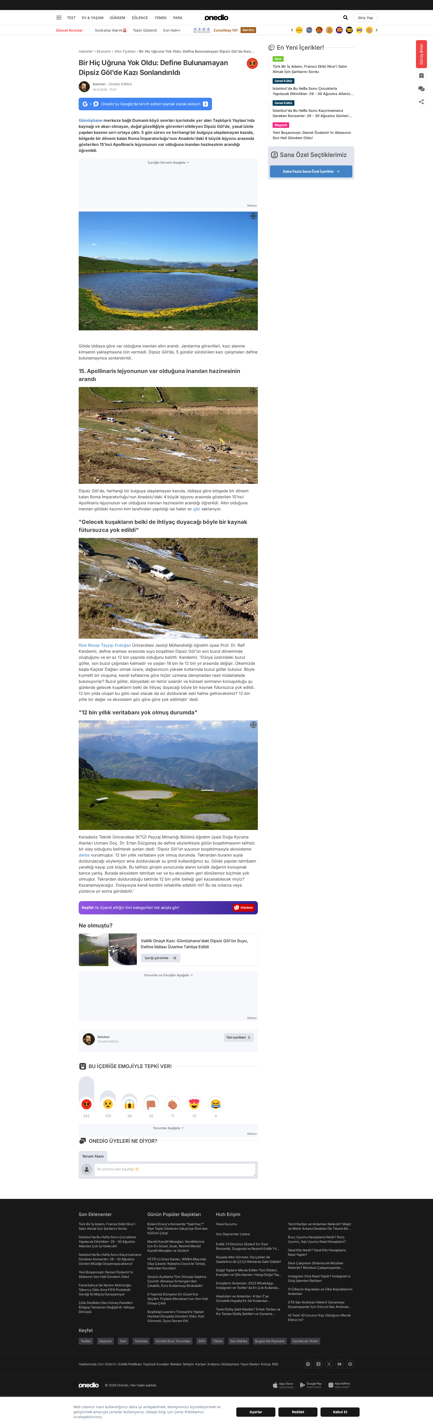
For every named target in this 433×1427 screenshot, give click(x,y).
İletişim (188, 1364)
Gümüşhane (90, 120)
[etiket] (252, 63)
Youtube (141, 1341)
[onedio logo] (216, 17)
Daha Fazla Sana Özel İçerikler (308, 171)
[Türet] (309, 30)
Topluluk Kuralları (156, 1364)
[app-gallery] (340, 1385)
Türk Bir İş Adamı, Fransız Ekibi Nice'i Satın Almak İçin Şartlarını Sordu (310, 69)
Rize (83, 645)
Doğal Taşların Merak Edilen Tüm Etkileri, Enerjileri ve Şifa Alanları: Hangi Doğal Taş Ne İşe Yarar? (247, 1274)
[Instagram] (308, 1364)
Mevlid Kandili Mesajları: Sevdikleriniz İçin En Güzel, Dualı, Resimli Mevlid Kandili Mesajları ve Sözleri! (175, 1246)
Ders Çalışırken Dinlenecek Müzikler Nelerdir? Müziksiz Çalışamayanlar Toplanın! (316, 1267)
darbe (84, 855)
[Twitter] (329, 1364)
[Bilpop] (329, 30)
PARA (177, 18)
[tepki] (86, 1104)
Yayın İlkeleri (250, 1364)
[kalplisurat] (369, 30)
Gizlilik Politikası (130, 1364)
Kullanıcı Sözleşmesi (223, 1364)
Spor (278, 59)
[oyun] (349, 30)
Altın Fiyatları (125, 51)
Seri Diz (248, 30)
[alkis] (359, 30)
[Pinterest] (350, 1364)
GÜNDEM (117, 18)
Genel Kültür (283, 81)
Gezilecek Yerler (305, 1341)
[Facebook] (318, 1364)
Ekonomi (104, 51)
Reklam (176, 1364)
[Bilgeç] (319, 30)
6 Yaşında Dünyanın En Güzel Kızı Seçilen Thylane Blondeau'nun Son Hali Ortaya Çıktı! (177, 1298)
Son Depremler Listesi (233, 1234)
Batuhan (112, 84)
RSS (275, 1364)
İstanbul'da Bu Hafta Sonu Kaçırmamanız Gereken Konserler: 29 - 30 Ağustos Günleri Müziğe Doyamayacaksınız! (311, 113)
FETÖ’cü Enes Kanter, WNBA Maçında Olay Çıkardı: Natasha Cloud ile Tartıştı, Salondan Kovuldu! (176, 1263)
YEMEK (161, 18)
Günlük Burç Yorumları (173, 1341)
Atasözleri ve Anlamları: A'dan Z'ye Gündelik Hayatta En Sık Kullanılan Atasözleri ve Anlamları (242, 1300)
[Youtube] (339, 1364)
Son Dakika (238, 1341)
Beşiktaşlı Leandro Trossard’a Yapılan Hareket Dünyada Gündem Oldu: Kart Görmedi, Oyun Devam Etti (175, 1316)
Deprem (105, 1341)
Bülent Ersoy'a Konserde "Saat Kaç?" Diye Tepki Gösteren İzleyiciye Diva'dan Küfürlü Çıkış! (177, 1228)
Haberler (86, 51)
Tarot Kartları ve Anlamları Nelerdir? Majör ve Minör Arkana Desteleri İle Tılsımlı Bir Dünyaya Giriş (319, 1228)
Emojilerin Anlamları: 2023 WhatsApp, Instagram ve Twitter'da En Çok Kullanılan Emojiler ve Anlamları (247, 1287)
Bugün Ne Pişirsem (270, 1341)
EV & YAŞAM (92, 18)
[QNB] (299, 30)
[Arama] (346, 17)
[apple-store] (284, 1385)
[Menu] (59, 18)
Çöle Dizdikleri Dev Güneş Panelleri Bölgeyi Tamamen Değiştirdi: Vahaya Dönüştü (106, 1307)
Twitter (86, 1341)
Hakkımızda (87, 1364)
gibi (196, 508)
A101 (201, 1341)
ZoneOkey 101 (225, 30)
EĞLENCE (140, 18)
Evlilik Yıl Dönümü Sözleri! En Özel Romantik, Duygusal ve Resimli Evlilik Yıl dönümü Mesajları (246, 1248)
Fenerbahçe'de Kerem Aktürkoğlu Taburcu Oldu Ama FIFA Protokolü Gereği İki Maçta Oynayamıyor (105, 1289)
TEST (71, 18)
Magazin (281, 125)
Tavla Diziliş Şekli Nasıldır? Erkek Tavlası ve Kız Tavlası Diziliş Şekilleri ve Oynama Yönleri (248, 1313)
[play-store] (312, 1385)
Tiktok (217, 1341)
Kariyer (200, 1364)
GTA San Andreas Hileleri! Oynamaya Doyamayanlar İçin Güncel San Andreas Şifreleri (318, 1306)
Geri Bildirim (107, 1364)
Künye (266, 1364)
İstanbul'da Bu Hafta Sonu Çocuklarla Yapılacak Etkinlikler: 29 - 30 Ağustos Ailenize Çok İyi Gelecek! (312, 91)
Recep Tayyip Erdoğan (109, 645)
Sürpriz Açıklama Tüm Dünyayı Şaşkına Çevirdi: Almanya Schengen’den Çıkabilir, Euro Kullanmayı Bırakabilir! (176, 1281)
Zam (123, 1341)
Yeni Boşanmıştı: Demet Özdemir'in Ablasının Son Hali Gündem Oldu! (312, 135)
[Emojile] (339, 30)
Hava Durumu (226, 1224)
